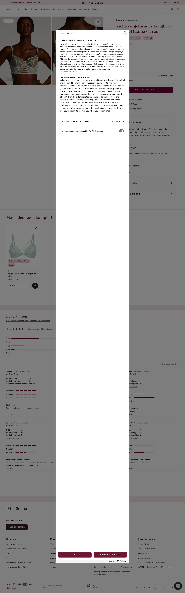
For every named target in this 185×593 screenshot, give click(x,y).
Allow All (74, 555)
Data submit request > (68, 71)
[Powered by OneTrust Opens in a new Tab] (118, 561)
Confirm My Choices (110, 555)
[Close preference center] (125, 34)
